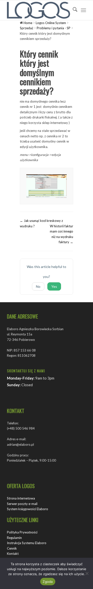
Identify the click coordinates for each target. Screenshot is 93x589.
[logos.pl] (38, 10)
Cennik (12, 548)
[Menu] (83, 10)
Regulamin (14, 538)
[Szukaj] (72, 10)
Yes (54, 286)
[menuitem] (72, 10)
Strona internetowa (21, 498)
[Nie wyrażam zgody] (86, 573)
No (38, 286)
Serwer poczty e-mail (22, 504)
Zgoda (48, 582)
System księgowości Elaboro (27, 509)
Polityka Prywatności (22, 532)
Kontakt (13, 554)
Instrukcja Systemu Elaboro (26, 543)
